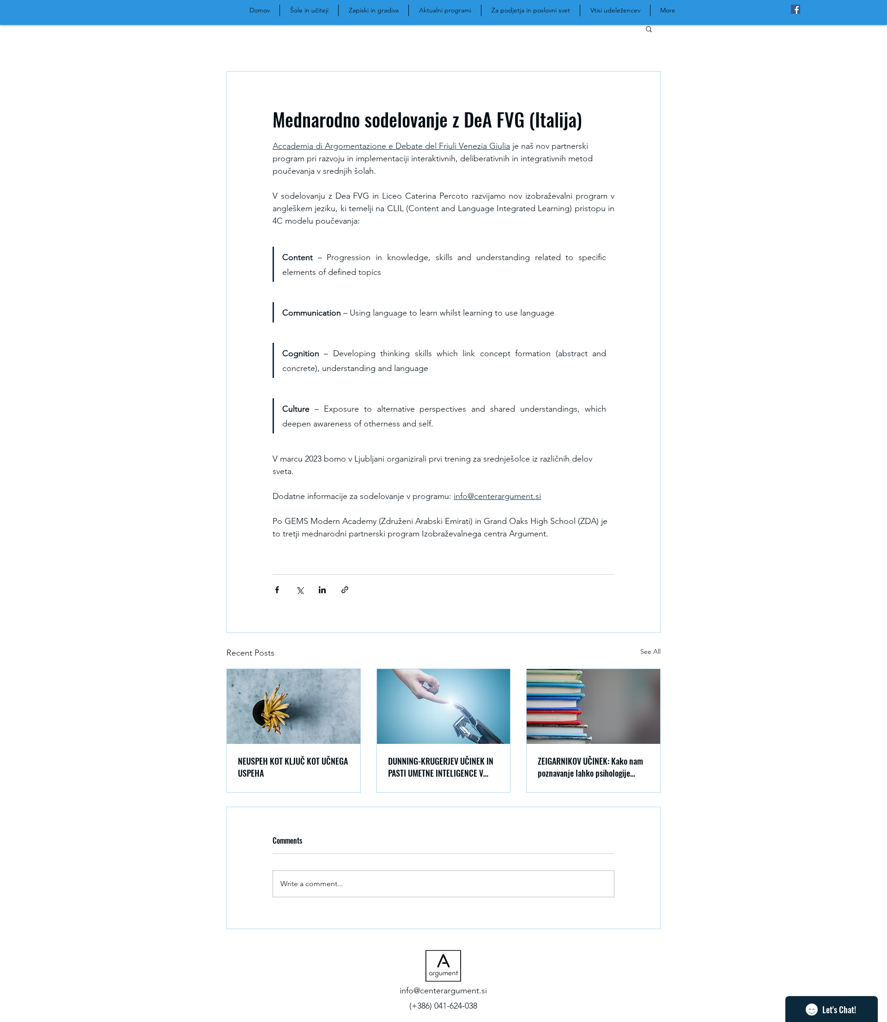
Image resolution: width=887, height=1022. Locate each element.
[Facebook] (795, 9)
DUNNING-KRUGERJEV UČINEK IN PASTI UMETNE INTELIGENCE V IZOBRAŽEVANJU (440, 767)
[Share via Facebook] (277, 589)
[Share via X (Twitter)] (299, 589)
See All (650, 651)
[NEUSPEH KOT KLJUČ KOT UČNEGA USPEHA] (293, 706)
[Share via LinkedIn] (322, 589)
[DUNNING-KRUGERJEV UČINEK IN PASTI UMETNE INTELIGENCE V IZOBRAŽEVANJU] (443, 706)
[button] (648, 28)
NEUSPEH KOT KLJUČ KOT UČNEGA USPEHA (293, 767)
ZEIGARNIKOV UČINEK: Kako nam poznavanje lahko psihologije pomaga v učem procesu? (590, 767)
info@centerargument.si (443, 991)
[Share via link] (344, 589)
